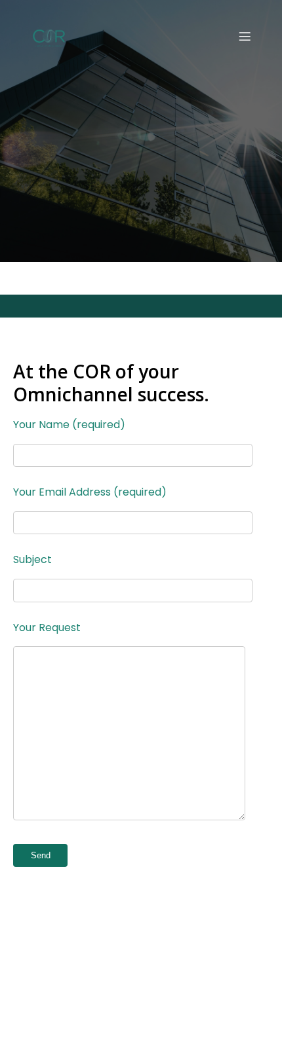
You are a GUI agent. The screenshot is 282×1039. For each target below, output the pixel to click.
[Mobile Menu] (244, 36)
